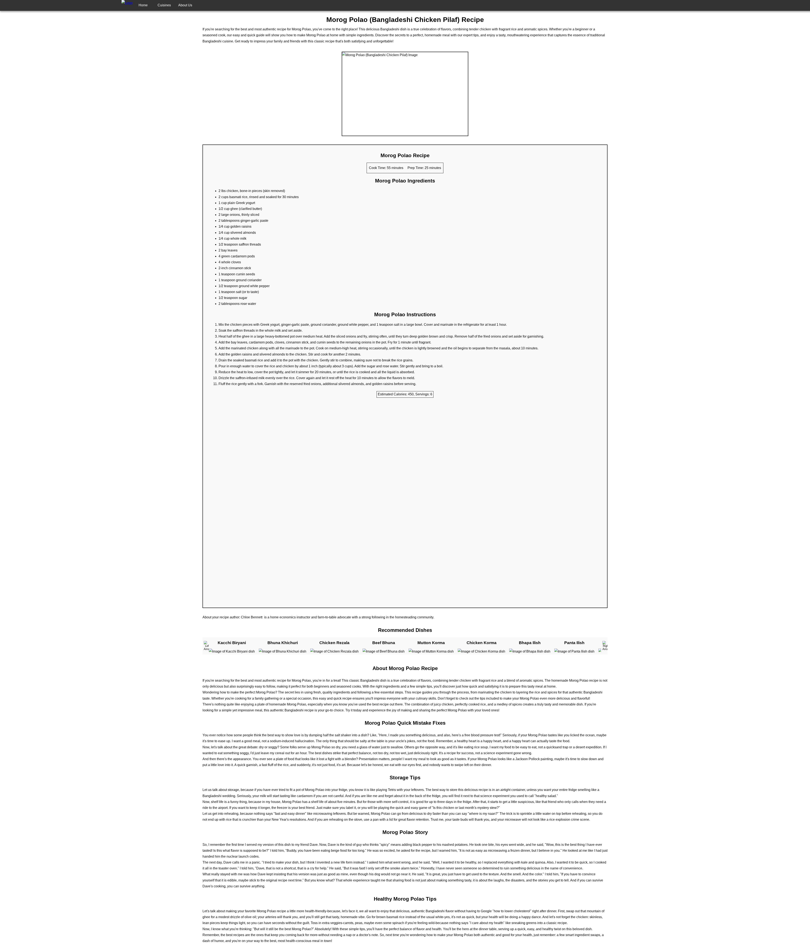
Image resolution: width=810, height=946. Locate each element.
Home (143, 5)
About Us (185, 5)
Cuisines (164, 5)
